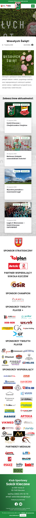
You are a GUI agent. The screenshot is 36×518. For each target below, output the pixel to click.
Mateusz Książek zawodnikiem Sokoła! (16, 157)
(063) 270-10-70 (21, 494)
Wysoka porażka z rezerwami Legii (15, 191)
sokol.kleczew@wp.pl (21, 496)
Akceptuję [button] (23, 515)
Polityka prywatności (18, 500)
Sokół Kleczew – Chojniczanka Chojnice (17, 124)
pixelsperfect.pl (22, 509)
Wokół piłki (25, 105)
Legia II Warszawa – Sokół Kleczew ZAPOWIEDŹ (16, 225)
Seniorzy (16, 105)
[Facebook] (32, 45)
